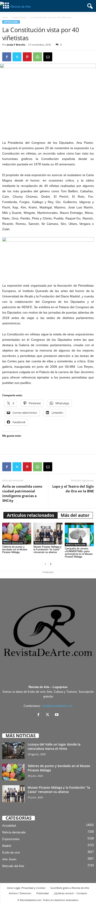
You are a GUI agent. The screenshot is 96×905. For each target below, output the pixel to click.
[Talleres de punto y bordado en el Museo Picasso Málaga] (16, 533)
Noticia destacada (13, 542)
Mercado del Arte (13, 866)
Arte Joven (9, 859)
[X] (48, 715)
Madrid (6, 845)
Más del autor (75, 515)
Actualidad (9, 825)
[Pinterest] (27, 56)
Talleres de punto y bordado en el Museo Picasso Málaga (14, 549)
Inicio (5, 17)
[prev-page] (45, 564)
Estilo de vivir (11, 852)
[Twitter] (17, 56)
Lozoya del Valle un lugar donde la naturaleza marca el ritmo (54, 746)
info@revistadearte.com (57, 706)
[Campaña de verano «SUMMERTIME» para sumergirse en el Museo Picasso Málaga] (79, 534)
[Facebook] (6, 56)
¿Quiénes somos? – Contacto (70, 893)
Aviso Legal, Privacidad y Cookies (26, 888)
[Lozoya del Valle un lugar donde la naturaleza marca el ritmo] (13, 750)
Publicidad (42, 893)
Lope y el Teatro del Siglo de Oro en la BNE (73, 488)
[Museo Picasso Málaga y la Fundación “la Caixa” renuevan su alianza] (48, 533)
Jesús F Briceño (16, 44)
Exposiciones (19, 17)
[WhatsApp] (37, 56)
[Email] (47, 56)
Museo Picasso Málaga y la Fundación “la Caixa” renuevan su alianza (47, 549)
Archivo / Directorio (20, 893)
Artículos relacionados (30, 515)
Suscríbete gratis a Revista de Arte (69, 888)
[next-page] (50, 564)
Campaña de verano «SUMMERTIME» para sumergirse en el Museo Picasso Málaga (79, 552)
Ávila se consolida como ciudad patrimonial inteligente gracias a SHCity (22, 493)
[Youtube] (57, 715)
